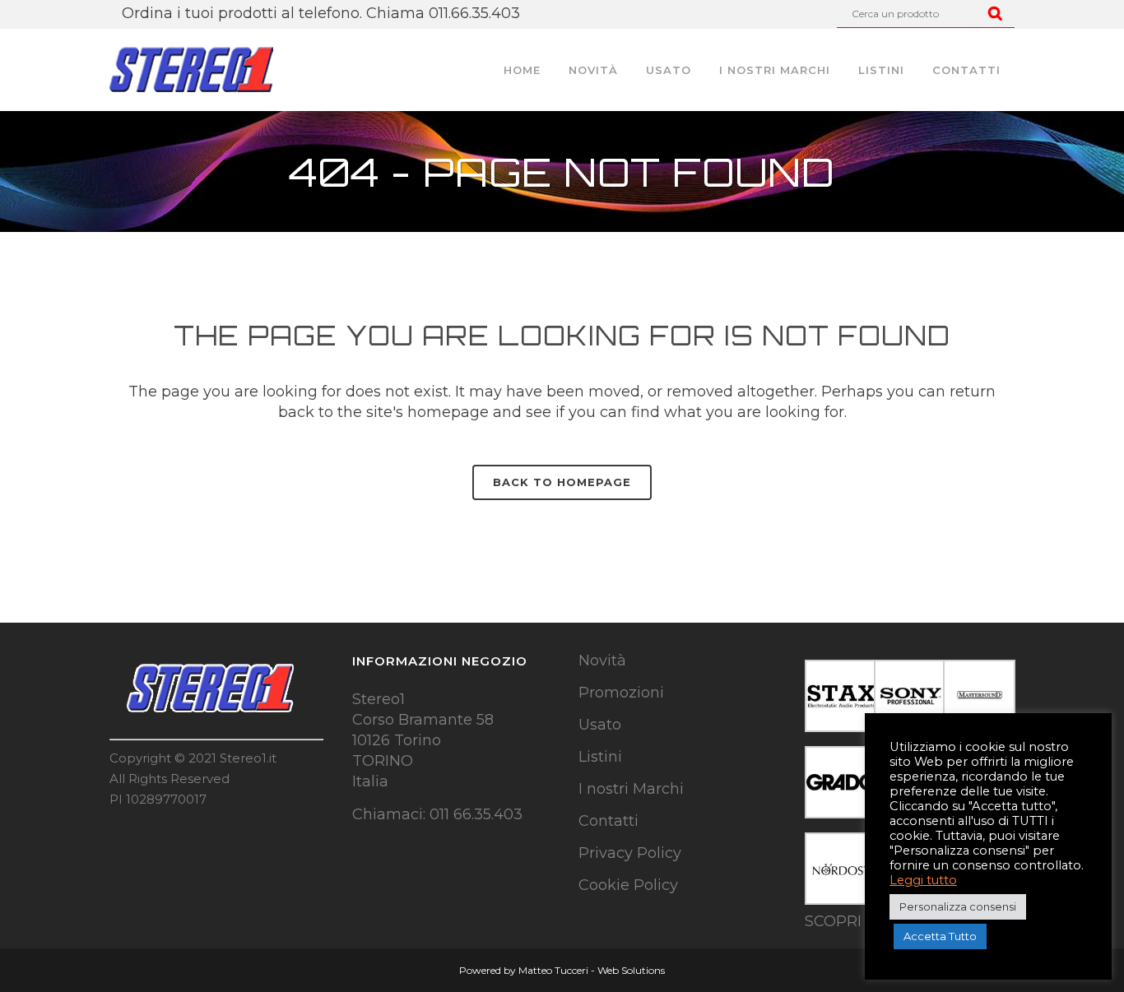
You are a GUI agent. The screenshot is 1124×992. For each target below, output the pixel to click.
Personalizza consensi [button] (957, 906)
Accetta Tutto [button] (940, 936)
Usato (599, 725)
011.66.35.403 (474, 13)
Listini (600, 757)
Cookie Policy (628, 885)
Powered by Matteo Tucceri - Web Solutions (562, 970)
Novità (602, 660)
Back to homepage (562, 482)
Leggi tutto (923, 880)
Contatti (608, 821)
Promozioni (621, 693)
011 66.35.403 (476, 814)
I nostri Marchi (631, 789)
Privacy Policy (629, 853)
